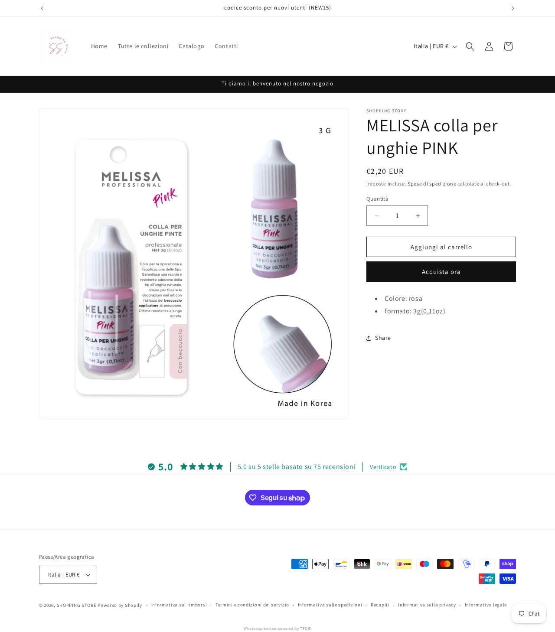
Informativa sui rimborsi (178, 605)
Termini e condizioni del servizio (252, 605)
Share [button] (383, 338)
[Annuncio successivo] (512, 8)
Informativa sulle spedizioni (330, 605)
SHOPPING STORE (77, 605)
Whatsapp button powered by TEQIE (277, 628)
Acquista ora (441, 272)
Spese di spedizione (432, 183)
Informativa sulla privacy (427, 605)
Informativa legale (486, 605)
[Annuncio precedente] (42, 8)
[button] (470, 46)
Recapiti (380, 605)
